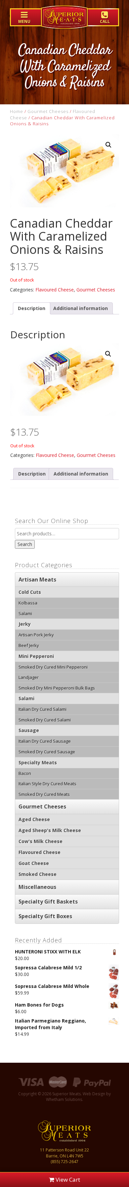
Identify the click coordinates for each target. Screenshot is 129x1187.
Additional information (80, 308)
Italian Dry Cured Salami (42, 709)
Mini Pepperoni (36, 656)
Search (25, 544)
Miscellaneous (37, 887)
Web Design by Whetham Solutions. (78, 1096)
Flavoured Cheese (54, 289)
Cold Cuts (30, 592)
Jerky (25, 624)
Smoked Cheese (38, 874)
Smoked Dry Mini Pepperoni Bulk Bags (57, 688)
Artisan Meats (37, 579)
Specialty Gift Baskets (48, 901)
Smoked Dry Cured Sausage (47, 752)
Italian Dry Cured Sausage (45, 741)
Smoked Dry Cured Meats (44, 794)
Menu (24, 21)
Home (16, 111)
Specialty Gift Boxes (45, 916)
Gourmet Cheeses (47, 111)
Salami (25, 613)
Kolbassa (28, 603)
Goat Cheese (34, 863)
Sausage (29, 730)
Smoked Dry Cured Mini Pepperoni (53, 667)
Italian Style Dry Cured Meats (47, 784)
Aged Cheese (34, 819)
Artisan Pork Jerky (36, 635)
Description (31, 308)
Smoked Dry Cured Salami (45, 720)
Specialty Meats (38, 762)
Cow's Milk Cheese (41, 841)
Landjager (29, 677)
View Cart (67, 1179)
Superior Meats (64, 21)
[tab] (31, 308)
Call (105, 21)
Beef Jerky (29, 645)
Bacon (25, 773)
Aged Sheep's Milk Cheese (50, 830)
